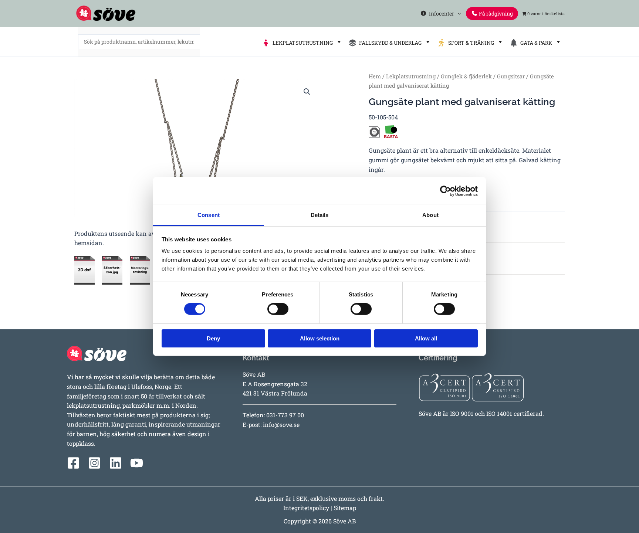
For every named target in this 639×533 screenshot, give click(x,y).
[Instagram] (94, 462)
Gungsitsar (511, 76)
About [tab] (430, 215)
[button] (457, 13)
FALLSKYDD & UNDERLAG (389, 42)
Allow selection (319, 338)
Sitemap (345, 508)
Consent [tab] (208, 215)
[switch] (277, 309)
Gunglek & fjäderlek (466, 76)
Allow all (426, 338)
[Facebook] (73, 462)
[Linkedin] (115, 462)
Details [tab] (320, 215)
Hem (375, 76)
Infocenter (440, 13)
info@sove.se (281, 424)
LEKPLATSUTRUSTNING (301, 42)
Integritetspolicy (306, 508)
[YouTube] (136, 462)
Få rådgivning (495, 13)
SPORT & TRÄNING (470, 42)
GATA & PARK (535, 42)
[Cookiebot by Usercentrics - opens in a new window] (445, 190)
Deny (213, 338)
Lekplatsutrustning (411, 76)
